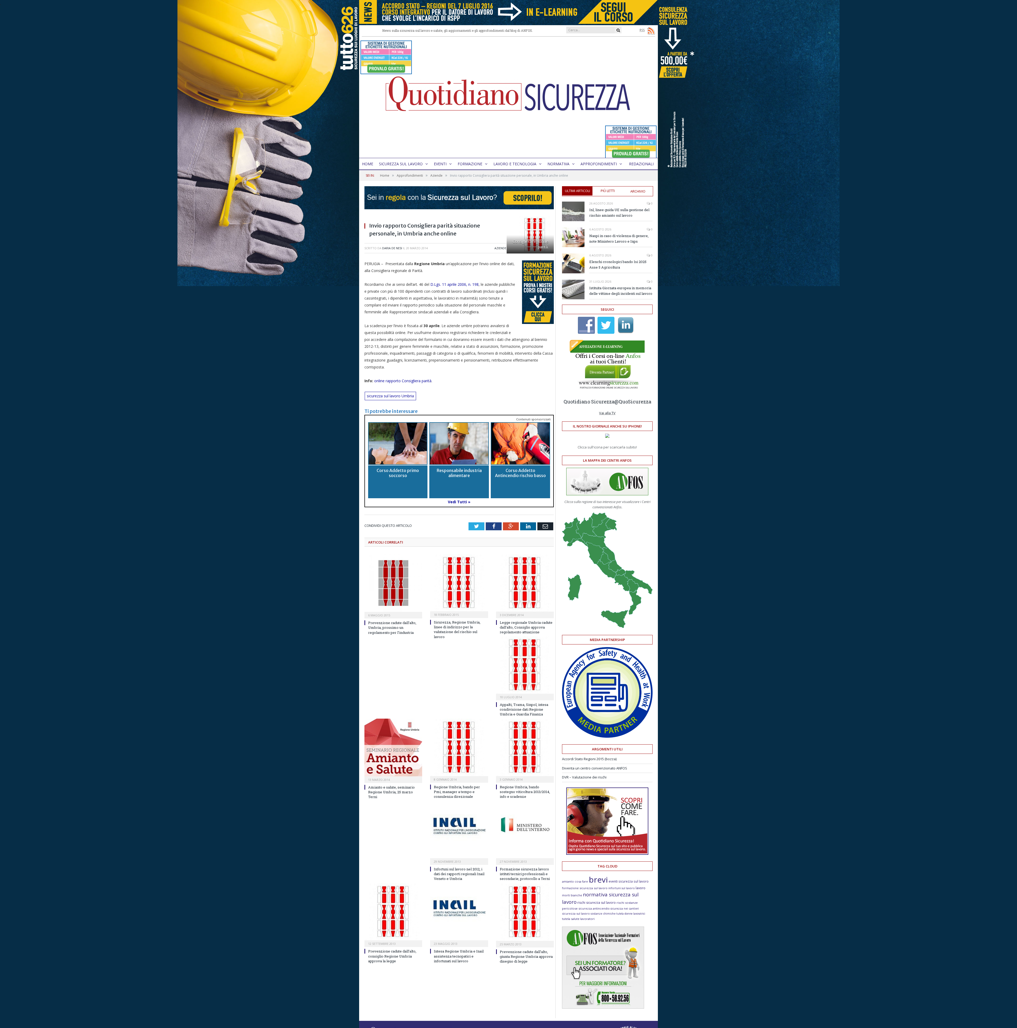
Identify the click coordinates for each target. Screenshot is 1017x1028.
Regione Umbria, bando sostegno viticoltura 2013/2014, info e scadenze (525, 792)
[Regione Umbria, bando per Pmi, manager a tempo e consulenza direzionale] (459, 747)
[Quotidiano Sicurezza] (508, 97)
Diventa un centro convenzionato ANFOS (594, 768)
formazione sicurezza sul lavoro (585, 888)
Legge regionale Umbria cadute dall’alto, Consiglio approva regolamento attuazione (526, 627)
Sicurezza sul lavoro (401, 163)
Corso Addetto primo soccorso (398, 473)
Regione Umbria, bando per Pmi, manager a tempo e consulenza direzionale (457, 792)
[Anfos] (603, 1007)
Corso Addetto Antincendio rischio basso (520, 473)
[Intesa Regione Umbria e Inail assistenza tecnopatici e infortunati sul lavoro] (459, 912)
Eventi (440, 163)
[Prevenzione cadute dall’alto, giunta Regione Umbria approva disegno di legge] (525, 912)
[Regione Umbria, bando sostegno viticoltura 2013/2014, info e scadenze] (525, 747)
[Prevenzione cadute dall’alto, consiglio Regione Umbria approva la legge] (393, 912)
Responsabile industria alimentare (459, 473)
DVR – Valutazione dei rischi (584, 777)
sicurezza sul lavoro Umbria (390, 395)
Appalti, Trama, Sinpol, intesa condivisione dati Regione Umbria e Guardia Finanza (524, 709)
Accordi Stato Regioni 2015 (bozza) (589, 758)
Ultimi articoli (577, 190)
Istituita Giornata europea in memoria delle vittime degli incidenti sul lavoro (620, 291)
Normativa (558, 163)
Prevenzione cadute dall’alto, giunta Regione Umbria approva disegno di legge (526, 956)
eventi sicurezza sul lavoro (629, 881)
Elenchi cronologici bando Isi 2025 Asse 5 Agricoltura (617, 264)
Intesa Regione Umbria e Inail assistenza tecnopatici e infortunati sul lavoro (459, 956)
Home (367, 163)
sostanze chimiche (603, 913)
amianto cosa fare (575, 881)
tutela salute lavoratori (578, 919)
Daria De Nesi (392, 248)
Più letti (608, 190)
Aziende (500, 248)
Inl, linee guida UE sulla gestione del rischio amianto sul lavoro (619, 212)
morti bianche (572, 895)
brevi (598, 879)
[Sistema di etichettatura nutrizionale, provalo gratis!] (386, 71)
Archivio (637, 191)
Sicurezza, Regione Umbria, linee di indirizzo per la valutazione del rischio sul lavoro (457, 629)
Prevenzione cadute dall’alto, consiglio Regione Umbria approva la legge (392, 956)
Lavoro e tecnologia (514, 163)
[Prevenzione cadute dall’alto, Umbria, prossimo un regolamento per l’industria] (393, 583)
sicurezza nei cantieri (624, 908)
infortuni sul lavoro (621, 888)
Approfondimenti (599, 163)
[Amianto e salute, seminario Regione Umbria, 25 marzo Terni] (393, 747)
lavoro (640, 888)
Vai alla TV (607, 413)
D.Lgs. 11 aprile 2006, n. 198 (454, 284)
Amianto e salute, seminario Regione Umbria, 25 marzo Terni (391, 792)
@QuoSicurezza (632, 401)
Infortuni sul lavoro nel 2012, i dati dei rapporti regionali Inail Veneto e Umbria (459, 874)
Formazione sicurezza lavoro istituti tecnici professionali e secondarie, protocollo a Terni (525, 874)
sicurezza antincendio (594, 908)
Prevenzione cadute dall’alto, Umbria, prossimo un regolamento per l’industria (392, 627)
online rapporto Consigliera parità (402, 380)
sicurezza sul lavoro (576, 913)
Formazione (470, 163)
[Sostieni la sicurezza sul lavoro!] (607, 853)
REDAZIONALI (641, 163)
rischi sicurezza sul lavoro (596, 902)
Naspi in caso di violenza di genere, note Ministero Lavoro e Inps (619, 238)
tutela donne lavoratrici (630, 913)
